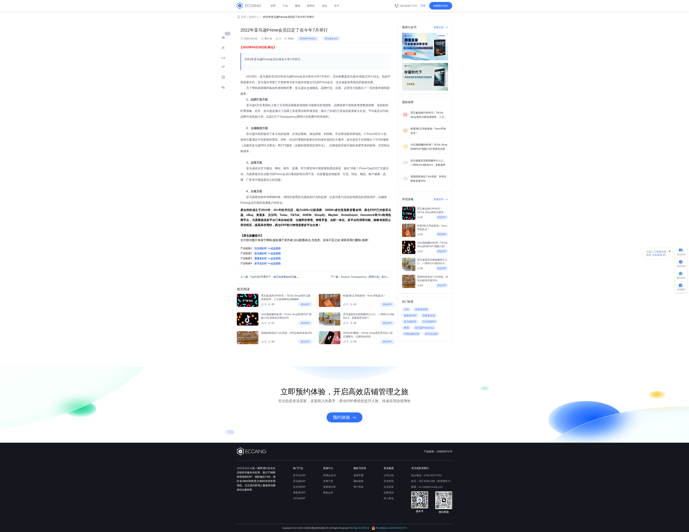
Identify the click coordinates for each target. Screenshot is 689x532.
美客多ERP (410, 315)
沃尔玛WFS (429, 321)
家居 (406, 327)
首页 (273, 5)
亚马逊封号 (410, 321)
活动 (324, 5)
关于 (336, 5)
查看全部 (438, 27)
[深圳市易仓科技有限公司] (249, 5)
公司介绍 (389, 475)
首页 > (244, 16)
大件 (406, 309)
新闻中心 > (255, 16)
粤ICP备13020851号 (359, 528)
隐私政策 (358, 481)
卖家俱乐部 (329, 486)
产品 (285, 5)
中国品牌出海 (411, 333)
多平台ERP (299, 475)
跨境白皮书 (329, 475)
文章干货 (328, 481)
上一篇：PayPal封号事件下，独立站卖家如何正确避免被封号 (274, 276)
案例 (297, 5)
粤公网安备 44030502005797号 (391, 528)
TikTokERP (299, 498)
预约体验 (341, 417)
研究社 (311, 5)
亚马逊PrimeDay (424, 327)
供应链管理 (421, 309)
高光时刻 (389, 481)
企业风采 (389, 486)
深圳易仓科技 (244, 468)
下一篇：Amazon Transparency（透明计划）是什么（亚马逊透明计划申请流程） (376, 276)
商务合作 (328, 492)
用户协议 (358, 486)
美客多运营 (429, 315)
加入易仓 (389, 498)
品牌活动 (389, 492)
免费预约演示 (440, 5)
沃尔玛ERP (299, 486)
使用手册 (358, 475)
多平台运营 (431, 333)
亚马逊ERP (299, 481)
